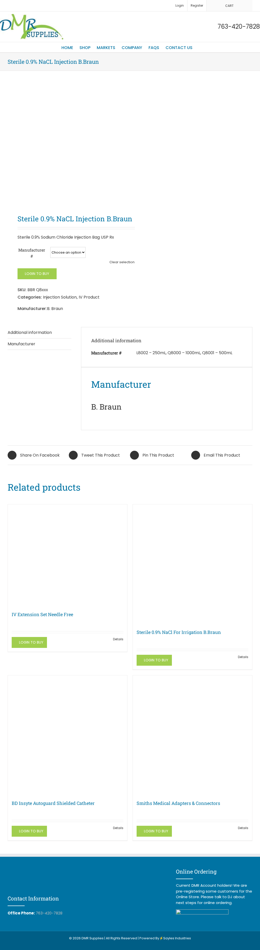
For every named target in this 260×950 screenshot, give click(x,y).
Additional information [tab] (30, 332)
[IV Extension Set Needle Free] (67, 555)
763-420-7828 (49, 913)
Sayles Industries (177, 938)
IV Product (89, 297)
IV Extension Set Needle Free (42, 614)
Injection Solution (60, 297)
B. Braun (55, 309)
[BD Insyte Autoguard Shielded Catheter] (67, 735)
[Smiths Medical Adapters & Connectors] (192, 735)
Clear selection (122, 262)
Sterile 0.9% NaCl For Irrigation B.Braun (179, 632)
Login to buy (37, 273)
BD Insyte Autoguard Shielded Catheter (53, 803)
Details (118, 639)
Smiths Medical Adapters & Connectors (178, 803)
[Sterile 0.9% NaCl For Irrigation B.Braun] (192, 564)
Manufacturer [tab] (21, 344)
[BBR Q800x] (66, 144)
